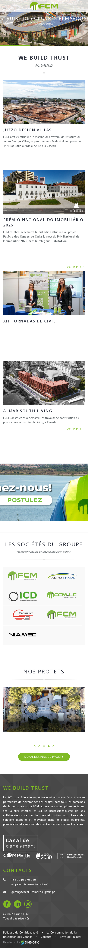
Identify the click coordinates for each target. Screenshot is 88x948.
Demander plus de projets (44, 757)
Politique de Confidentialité (20, 932)
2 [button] (39, 746)
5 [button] (53, 746)
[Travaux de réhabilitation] (44, 709)
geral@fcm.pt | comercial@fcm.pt (33, 892)
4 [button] (49, 746)
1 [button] (34, 746)
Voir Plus (44, 31)
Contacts (46, 937)
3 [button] (44, 746)
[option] (44, 713)
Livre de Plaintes (71, 937)
